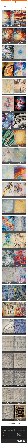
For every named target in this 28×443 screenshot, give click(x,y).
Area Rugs (4, 3)
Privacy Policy (18, 434)
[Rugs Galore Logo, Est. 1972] (14, 2)
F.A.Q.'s (17, 436)
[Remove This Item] (25, 7)
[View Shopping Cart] (26, 2)
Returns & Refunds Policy (19, 433)
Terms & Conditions (19, 435)
